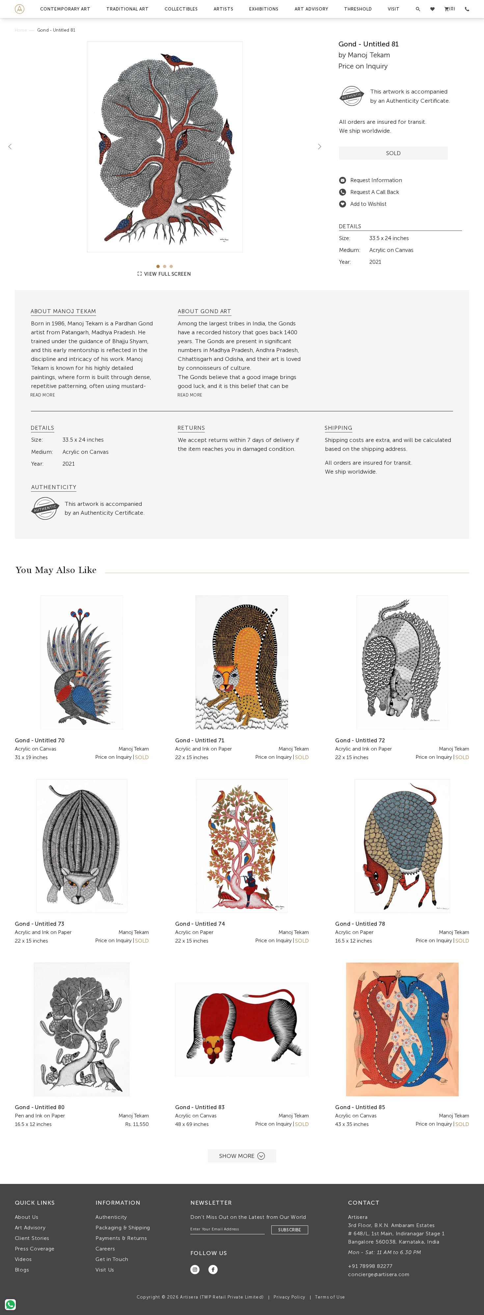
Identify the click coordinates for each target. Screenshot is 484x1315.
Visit (394, 9)
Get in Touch (111, 1259)
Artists (223, 9)
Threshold (358, 9)
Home (21, 30)
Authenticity (111, 1217)
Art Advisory (311, 9)
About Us (27, 1217)
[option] (165, 146)
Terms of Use (330, 1297)
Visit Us (104, 1270)
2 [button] (164, 266)
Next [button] (317, 146)
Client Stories (32, 1238)
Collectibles (181, 9)
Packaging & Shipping (122, 1227)
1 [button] (158, 266)
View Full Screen (167, 274)
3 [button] (171, 266)
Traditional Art (127, 9)
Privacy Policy (289, 1297)
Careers (105, 1249)
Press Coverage (35, 1249)
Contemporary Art (65, 9)
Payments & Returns (121, 1238)
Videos (23, 1259)
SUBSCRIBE (289, 1229)
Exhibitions (264, 9)
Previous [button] (12, 146)
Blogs (22, 1270)
